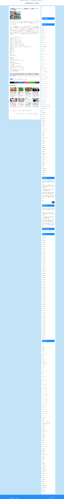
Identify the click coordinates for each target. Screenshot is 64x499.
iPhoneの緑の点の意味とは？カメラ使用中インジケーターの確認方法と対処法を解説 (48, 196)
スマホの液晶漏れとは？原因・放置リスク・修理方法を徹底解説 (48, 190)
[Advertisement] (48, 11)
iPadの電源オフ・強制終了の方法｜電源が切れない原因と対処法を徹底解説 (48, 193)
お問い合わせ (53, 496)
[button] (37, 82)
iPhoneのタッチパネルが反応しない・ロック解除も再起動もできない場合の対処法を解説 (48, 186)
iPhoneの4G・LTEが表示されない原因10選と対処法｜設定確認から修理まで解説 (48, 181)
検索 (42, 200)
